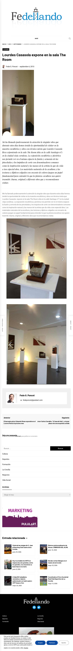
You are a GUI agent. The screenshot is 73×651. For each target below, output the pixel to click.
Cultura (5, 454)
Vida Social (6, 480)
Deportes (5, 459)
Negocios (5, 475)
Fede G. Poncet (12, 67)
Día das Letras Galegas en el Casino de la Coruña (57, 562)
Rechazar (52, 643)
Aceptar (40, 643)
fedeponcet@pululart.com (33, 400)
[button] (36, 38)
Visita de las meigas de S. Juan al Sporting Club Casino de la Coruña (22, 547)
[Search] (70, 38)
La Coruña (5, 49)
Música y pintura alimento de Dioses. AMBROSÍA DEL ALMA (58, 546)
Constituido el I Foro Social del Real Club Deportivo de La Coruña (58, 579)
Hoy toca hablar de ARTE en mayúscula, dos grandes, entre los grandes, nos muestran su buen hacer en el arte (22, 564)
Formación (6, 464)
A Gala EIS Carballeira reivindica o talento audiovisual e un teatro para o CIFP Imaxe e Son (22, 580)
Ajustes (26, 648)
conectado (18, 436)
